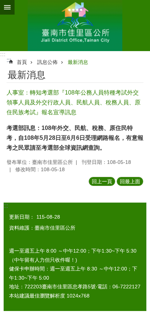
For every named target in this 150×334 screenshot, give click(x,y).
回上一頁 (102, 181)
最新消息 (78, 62)
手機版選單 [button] (7, 7)
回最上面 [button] (130, 181)
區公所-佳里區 (75, 25)
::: (2, 54)
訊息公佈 (47, 62)
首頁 (22, 62)
